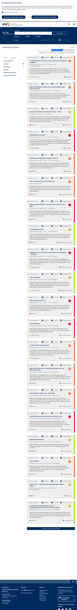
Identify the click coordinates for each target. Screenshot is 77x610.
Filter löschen (13, 57)
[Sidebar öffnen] (73, 24)
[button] (51, 47)
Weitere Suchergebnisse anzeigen (51, 528)
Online (28, 36)
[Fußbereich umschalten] (72, 581)
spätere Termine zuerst (69, 50)
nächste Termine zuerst (57, 50)
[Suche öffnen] (69, 24)
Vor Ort (18, 36)
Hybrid (38, 36)
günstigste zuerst (61, 52)
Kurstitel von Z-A (52, 52)
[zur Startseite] (12, 24)
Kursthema (17, 30)
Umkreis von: (44, 40)
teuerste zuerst (71, 52)
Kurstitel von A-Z (43, 52)
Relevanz (39, 50)
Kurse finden (60, 33)
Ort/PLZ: (17, 40)
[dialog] (38, 10)
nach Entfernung (46, 50)
